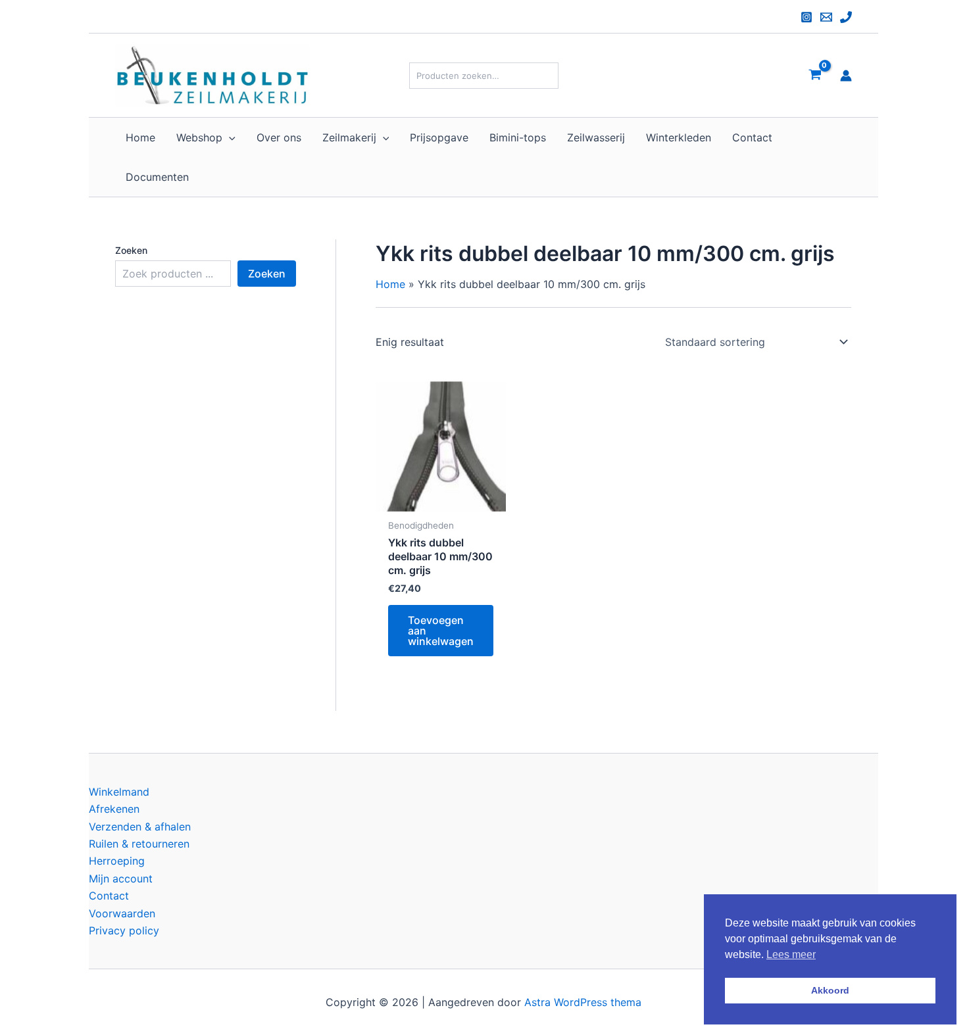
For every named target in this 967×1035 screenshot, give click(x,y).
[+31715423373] (846, 17)
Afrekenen (114, 808)
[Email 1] (826, 17)
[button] (229, 137)
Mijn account (121, 878)
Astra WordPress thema (582, 1002)
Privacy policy (124, 930)
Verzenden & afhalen (140, 826)
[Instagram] (806, 17)
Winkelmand (119, 791)
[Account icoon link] (846, 76)
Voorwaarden (122, 913)
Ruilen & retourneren (139, 843)
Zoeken (131, 250)
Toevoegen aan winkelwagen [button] (441, 631)
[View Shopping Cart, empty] (815, 75)
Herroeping (117, 860)
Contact (109, 895)
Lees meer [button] (791, 954)
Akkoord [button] (830, 990)
